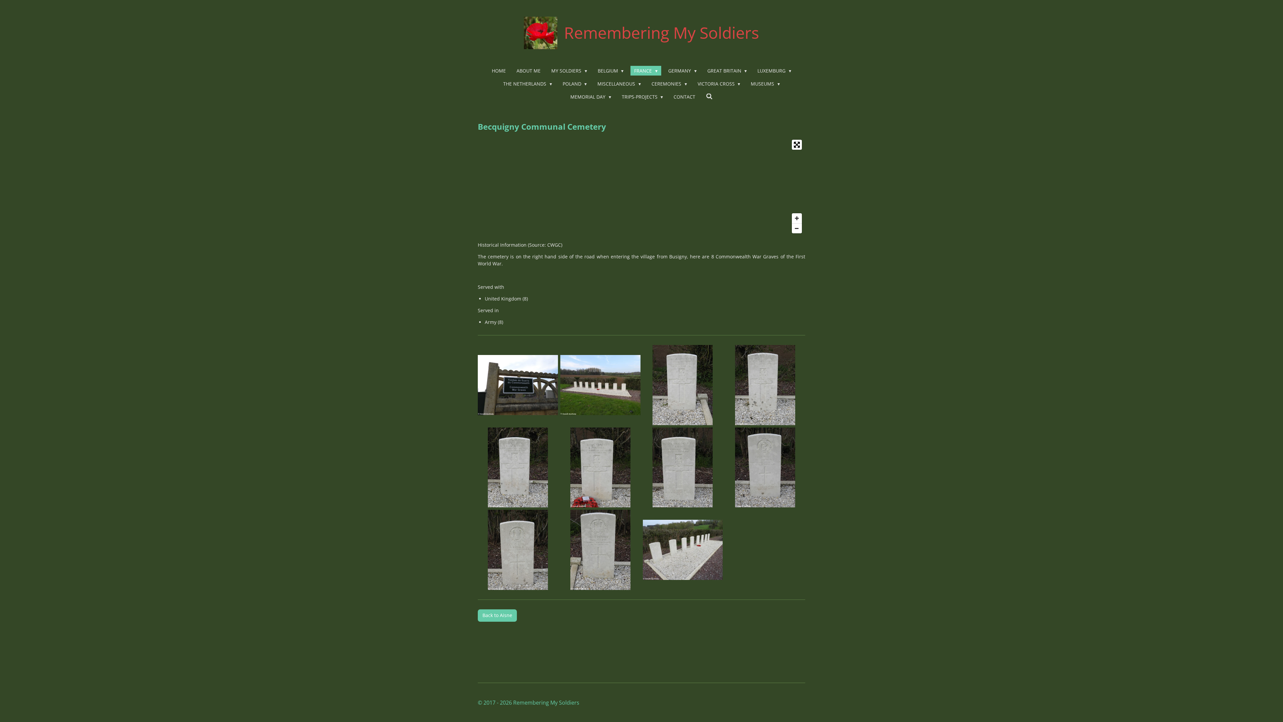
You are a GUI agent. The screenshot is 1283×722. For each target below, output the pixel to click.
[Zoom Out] (797, 228)
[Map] (641, 186)
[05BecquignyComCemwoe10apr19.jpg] (518, 467)
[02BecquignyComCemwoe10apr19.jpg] (600, 385)
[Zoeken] (709, 96)
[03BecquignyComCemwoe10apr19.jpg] (683, 385)
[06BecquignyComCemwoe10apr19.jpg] (600, 467)
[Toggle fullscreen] (797, 145)
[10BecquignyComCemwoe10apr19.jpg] (600, 550)
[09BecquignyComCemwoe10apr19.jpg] (518, 550)
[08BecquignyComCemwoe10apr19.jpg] (765, 467)
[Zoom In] (797, 218)
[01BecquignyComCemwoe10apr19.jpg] (518, 385)
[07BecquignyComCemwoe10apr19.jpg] (683, 467)
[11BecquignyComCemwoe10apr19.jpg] (683, 550)
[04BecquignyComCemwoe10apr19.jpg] (765, 385)
